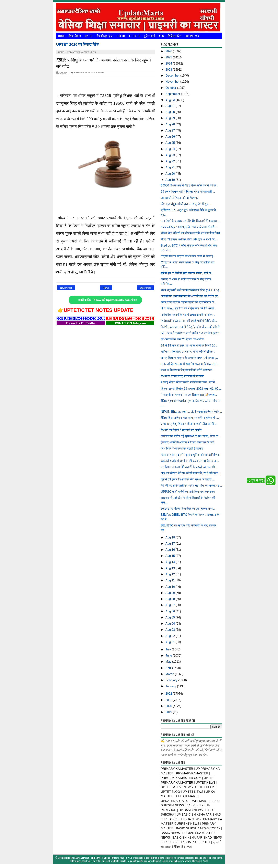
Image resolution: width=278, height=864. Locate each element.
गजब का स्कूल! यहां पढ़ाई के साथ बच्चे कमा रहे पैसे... (189, 227)
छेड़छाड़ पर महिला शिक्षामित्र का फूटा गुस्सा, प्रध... (188, 508)
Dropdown (192, 35)
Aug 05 (170, 617)
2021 (169, 700)
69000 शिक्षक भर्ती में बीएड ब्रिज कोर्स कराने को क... (189, 185)
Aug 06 (170, 611)
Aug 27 (170, 130)
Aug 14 (170, 562)
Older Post (145, 288)
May (168, 661)
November (172, 81)
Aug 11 (170, 580)
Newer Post (66, 288)
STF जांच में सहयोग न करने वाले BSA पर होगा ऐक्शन (190, 333)
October (171, 87)
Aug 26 (170, 136)
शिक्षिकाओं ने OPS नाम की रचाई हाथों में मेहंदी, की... (189, 320)
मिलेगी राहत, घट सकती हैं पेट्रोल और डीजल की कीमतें (190, 327)
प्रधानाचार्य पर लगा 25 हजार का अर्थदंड (182, 339)
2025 (169, 57)
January (171, 686)
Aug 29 (170, 118)
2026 (169, 51)
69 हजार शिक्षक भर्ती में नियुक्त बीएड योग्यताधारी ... (188, 191)
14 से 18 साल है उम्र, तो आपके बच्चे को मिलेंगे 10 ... (189, 345)
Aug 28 (170, 124)
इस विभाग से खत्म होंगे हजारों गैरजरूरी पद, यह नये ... (189, 467)
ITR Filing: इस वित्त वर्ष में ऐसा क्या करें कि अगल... (188, 308)
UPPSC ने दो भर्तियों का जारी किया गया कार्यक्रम (188, 491)
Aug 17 (170, 543)
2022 (169, 693)
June (169, 655)
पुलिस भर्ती (149, 35)
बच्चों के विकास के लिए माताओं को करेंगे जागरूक (186, 370)
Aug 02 (170, 636)
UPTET (89, 35)
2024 (169, 63)
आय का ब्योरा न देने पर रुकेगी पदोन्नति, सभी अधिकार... (190, 473)
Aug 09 (170, 592)
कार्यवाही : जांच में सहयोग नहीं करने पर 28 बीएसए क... (190, 461)
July (168, 649)
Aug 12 (170, 574)
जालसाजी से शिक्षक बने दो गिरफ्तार (179, 198)
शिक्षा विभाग (75, 35)
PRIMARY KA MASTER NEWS (88, 72)
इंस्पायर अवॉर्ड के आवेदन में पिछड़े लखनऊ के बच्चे (187, 442)
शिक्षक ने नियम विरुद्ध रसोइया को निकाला (182, 376)
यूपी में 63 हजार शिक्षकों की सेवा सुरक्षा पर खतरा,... (188, 479)
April (168, 668)
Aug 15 (170, 555)
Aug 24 (170, 149)
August (170, 100)
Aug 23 (170, 155)
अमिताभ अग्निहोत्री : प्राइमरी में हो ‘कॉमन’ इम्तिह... (188, 351)
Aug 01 (170, 642)
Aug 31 (170, 105)
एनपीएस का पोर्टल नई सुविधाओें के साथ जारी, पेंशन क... (191, 436)
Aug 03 (170, 629)
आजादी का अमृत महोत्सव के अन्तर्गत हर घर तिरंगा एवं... (190, 296)
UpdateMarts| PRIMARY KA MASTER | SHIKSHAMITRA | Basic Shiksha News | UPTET (95, 857)
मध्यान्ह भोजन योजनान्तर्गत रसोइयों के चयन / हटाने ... (189, 382)
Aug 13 (170, 568)
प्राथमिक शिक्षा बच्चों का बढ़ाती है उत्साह (182, 448)
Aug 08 (170, 599)
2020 (169, 706)
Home (61, 35)
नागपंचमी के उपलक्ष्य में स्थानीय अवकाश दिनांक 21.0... (190, 364)
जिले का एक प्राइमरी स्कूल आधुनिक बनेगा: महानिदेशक (190, 454)
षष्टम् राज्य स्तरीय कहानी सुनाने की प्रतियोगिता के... (188, 302)
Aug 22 (170, 161)
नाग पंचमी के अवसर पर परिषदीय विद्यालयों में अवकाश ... (190, 221)
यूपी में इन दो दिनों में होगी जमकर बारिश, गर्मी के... (187, 273)
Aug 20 (170, 173)
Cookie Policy (202, 861)
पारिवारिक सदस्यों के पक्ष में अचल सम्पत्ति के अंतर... (188, 314)
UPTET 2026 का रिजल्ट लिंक (77, 44)
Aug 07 (170, 605)
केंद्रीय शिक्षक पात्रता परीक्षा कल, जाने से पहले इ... (188, 256)
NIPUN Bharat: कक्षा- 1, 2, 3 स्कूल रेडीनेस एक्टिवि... (191, 411)
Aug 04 (170, 623)
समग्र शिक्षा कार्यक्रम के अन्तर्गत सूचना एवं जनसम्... (189, 357)
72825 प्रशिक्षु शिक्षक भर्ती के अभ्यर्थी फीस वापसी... (188, 423)
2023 (169, 69)
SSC (161, 35)
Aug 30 (170, 112)
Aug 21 (170, 167)
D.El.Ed (121, 35)
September (173, 93)
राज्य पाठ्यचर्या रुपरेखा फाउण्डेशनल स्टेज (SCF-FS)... (191, 290)
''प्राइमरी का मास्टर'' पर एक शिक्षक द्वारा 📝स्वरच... (189, 394)
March (170, 674)
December (172, 75)
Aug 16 (170, 549)
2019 (169, 712)
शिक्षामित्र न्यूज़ (105, 35)
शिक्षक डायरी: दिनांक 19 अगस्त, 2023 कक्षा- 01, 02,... (191, 388)
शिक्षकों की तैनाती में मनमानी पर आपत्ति (181, 430)
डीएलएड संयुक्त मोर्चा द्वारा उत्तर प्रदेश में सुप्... (185, 204)
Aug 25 (170, 142)
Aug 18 (170, 537)
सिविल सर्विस (174, 35)
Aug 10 (170, 586)
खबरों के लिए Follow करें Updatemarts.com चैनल (107, 300)
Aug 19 (170, 179)
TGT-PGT (134, 35)
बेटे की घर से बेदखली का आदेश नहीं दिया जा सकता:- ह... (191, 485)
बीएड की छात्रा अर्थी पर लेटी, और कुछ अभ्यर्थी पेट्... (189, 239)
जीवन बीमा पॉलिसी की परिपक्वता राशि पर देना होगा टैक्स (190, 233)
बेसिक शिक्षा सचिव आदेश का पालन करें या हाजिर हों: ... (190, 417)
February (171, 680)
